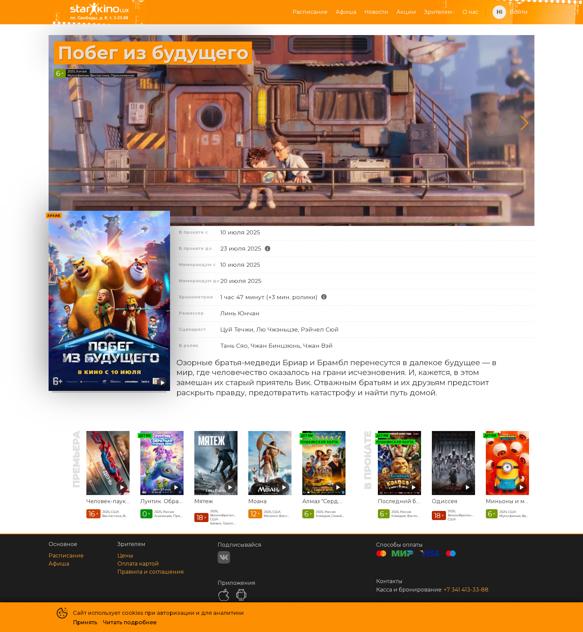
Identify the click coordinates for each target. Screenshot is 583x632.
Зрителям (438, 12)
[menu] (318, 12)
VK (224, 557)
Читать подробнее (130, 622)
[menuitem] (310, 12)
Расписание (310, 12)
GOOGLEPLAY (241, 595)
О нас (470, 12)
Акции (406, 12)
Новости (376, 12)
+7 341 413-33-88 (466, 589)
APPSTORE (224, 595)
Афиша (346, 12)
